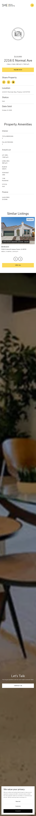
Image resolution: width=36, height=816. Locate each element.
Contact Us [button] (18, 686)
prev (16, 259)
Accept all (18, 811)
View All (18, 265)
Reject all (18, 801)
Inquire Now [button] (18, 70)
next (20, 259)
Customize (18, 806)
